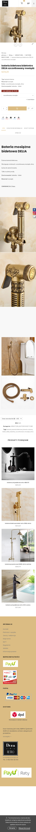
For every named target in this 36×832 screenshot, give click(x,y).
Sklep (10, 55)
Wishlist (5, 648)
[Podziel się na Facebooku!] (3, 117)
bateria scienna (27, 429)
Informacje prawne (9, 652)
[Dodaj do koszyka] (17, 108)
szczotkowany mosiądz (23, 431)
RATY (4, 642)
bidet (4, 431)
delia (7, 431)
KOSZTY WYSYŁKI (29, 128)
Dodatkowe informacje (14, 128)
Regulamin (6, 645)
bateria (9, 429)
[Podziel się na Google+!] (6, 117)
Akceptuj (12, 828)
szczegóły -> (7, 736)
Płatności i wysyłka (9, 632)
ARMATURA (19, 55)
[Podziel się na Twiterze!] (14, 117)
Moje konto (7, 639)
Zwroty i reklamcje (9, 636)
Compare (32, 108)
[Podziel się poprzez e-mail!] (10, 117)
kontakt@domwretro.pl (10, 757)
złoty (32, 431)
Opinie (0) (18, 133)
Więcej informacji (24, 828)
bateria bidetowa (17, 429)
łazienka (12, 431)
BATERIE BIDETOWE (26, 426)
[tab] (3, 128)
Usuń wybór (30, 99)
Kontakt (5, 629)
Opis (3, 128)
